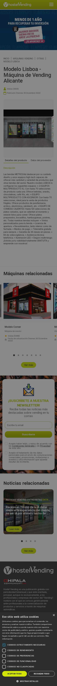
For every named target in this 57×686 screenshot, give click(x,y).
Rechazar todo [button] (41, 673)
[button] (28, 681)
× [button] (54, 615)
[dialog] (28, 343)
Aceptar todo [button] (14, 673)
